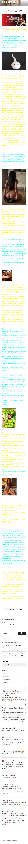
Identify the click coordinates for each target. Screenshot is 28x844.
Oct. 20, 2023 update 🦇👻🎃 (13, 752)
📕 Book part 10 (8, 761)
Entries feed (5, 676)
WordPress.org (6, 682)
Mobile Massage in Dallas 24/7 (10, 642)
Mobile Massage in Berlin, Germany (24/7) (12, 656)
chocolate (14, 608)
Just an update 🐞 (8, 775)
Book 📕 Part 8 (7, 801)
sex (21, 609)
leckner (17, 609)
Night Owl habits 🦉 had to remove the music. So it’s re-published (12, 693)
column (20, 608)
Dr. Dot (13, 9)
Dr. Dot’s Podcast (8, 687)
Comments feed (6, 679)
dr (13, 609)
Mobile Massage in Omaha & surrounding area (13, 653)
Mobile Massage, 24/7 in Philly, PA (10, 650)
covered (6, 609)
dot (11, 609)
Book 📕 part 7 (7, 811)
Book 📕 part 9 (7, 784)
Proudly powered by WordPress (9, 840)
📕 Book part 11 (7, 737)
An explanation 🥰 (8, 728)
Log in (3, 673)
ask (5, 608)
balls (9, 608)
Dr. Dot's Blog (10, 2)
